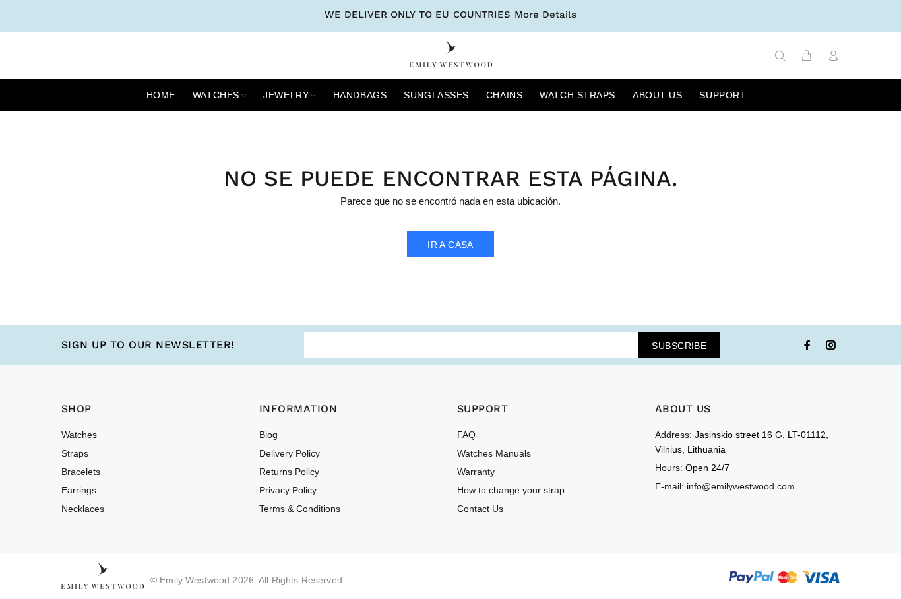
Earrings (78, 490)
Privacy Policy (288, 490)
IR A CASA (450, 244)
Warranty (476, 471)
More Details (545, 15)
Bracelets (80, 471)
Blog (268, 434)
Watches (79, 434)
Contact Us (480, 508)
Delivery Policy (289, 453)
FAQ (466, 434)
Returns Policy (289, 471)
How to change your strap (511, 490)
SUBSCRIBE (679, 345)
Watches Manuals (494, 453)
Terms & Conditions (299, 508)
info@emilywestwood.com (741, 486)
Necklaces (82, 508)
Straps (74, 453)
